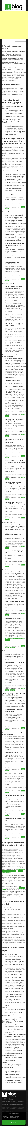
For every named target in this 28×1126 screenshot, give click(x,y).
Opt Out (12, 647)
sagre (14, 1109)
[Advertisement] (14, 25)
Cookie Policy (6, 1117)
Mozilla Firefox (6, 871)
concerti (8, 1107)
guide (11, 1108)
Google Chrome (21, 869)
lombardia (18, 1108)
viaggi (10, 1111)
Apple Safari (13, 871)
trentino (4, 1111)
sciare (16, 1109)
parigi (9, 1109)
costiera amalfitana (14, 1107)
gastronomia (6, 1108)
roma (11, 1109)
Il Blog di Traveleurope (8, 1116)
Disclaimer (16, 1116)
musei (6, 1109)
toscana (22, 1109)
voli (12, 1111)
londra (22, 1108)
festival (22, 1107)
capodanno (4, 1107)
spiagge (19, 1109)
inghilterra (14, 1108)
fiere (3, 1108)
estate (19, 1107)
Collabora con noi (14, 1117)
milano (3, 1109)
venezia (7, 1111)
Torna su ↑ (13, 1122)
